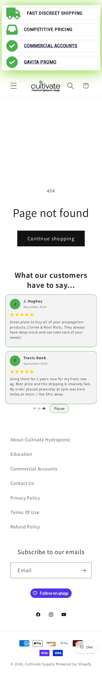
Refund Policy (25, 526)
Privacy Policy (25, 498)
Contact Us (22, 483)
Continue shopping (51, 238)
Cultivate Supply (40, 663)
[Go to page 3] (44, 408)
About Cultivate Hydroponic (40, 439)
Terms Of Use (24, 512)
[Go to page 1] (34, 408)
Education (21, 454)
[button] (13, 85)
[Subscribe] (83, 570)
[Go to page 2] (39, 408)
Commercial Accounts (34, 468)
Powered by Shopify (74, 663)
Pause (59, 408)
